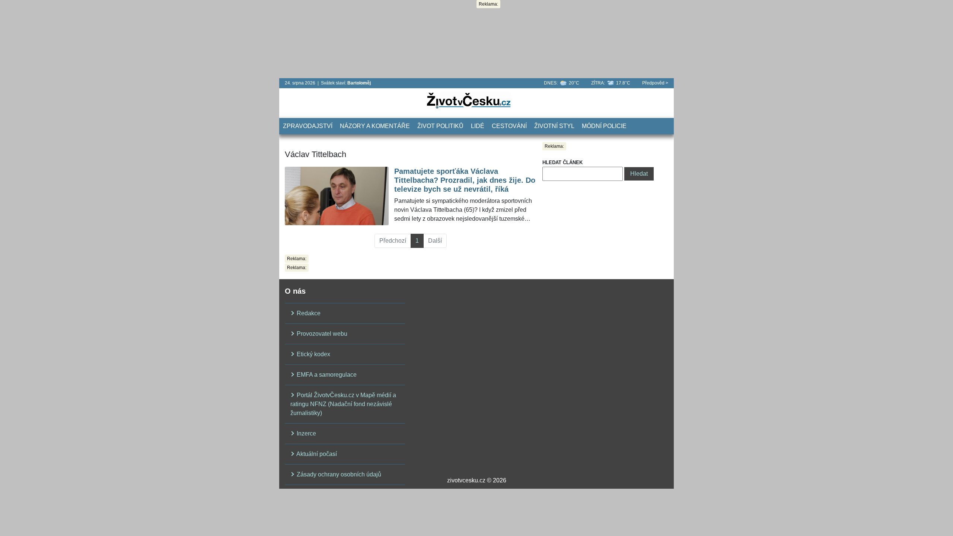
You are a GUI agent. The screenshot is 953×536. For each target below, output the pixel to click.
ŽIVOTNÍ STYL (554, 126)
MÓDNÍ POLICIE (604, 126)
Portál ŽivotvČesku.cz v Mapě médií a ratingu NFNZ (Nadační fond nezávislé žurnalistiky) (343, 404)
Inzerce (305, 433)
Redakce (308, 313)
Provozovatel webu (321, 334)
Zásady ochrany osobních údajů (338, 474)
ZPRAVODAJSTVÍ (307, 126)
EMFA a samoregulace (326, 374)
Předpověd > (655, 83)
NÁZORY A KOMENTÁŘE (375, 126)
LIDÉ (477, 126)
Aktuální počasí (316, 454)
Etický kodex (312, 354)
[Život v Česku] (468, 100)
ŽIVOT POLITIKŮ (440, 126)
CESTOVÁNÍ (509, 126)
